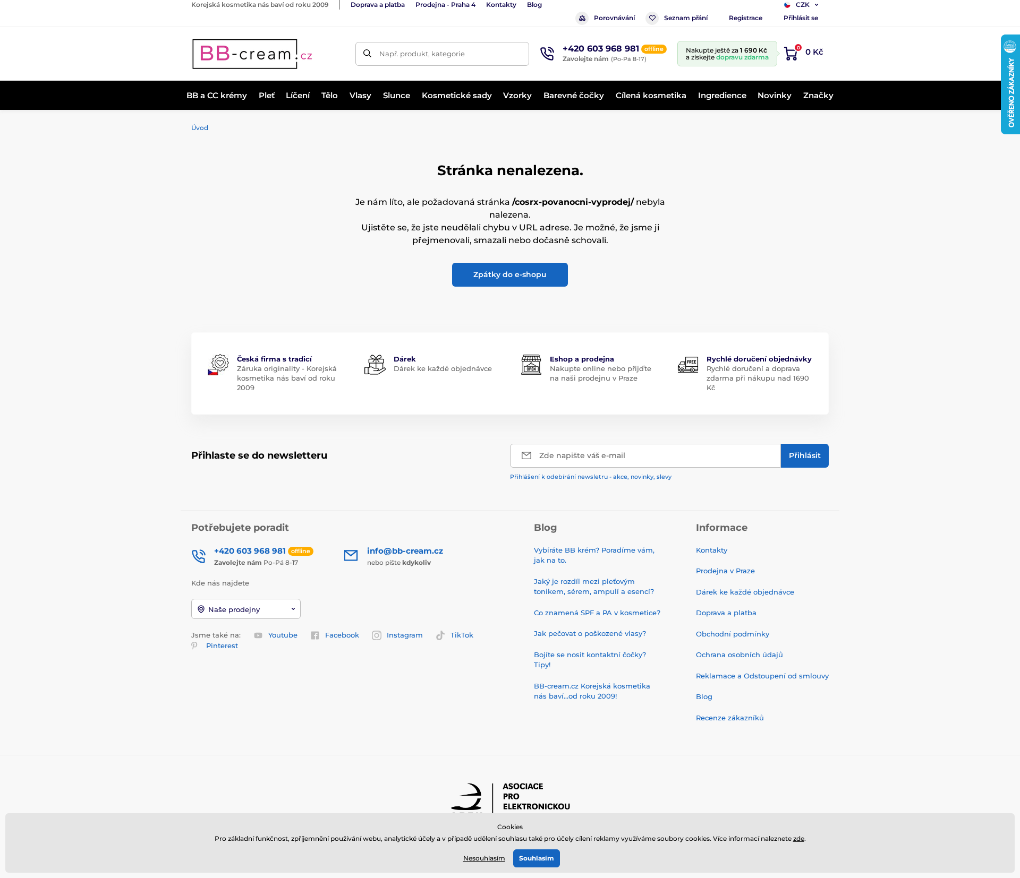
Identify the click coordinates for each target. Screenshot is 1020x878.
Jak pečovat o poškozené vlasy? (590, 633)
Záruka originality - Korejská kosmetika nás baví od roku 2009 (287, 378)
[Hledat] (367, 54)
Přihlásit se (801, 18)
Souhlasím (536, 858)
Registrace (745, 18)
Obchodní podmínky (732, 634)
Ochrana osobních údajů (739, 654)
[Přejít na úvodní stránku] (252, 54)
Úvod (199, 128)
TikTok (461, 635)
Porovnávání (614, 18)
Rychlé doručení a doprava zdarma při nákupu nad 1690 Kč (758, 378)
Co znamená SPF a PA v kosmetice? (597, 612)
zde (798, 838)
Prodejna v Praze (725, 570)
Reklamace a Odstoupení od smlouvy (762, 676)
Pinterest (222, 645)
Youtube (283, 635)
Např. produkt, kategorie (422, 53)
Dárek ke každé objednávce (443, 368)
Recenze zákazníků (730, 717)
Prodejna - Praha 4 (445, 4)
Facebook (342, 635)
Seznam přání (686, 18)
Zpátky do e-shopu (510, 274)
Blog (534, 4)
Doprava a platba (378, 4)
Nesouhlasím (484, 858)
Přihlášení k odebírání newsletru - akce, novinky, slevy (591, 476)
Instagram (405, 635)
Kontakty (501, 4)
